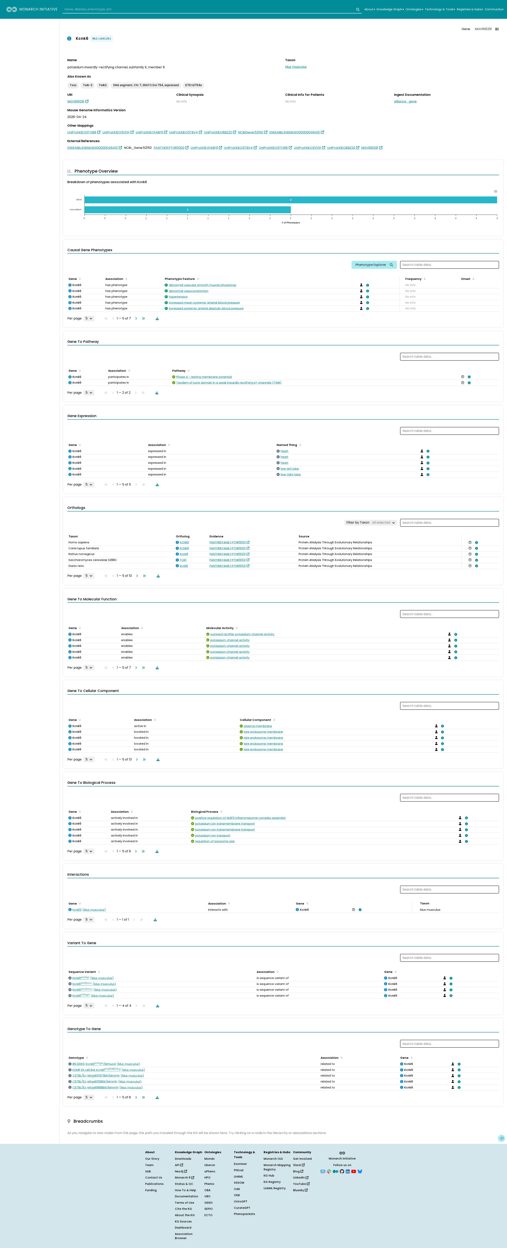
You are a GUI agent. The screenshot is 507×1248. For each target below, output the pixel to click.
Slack (297, 1165)
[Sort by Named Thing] (299, 445)
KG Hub (269, 1176)
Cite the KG (183, 1209)
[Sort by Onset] (472, 278)
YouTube (300, 1184)
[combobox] (212, 9)
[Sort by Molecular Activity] (236, 628)
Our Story (152, 1159)
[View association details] (367, 285)
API (177, 1165)
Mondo (209, 1159)
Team (149, 1165)
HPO (207, 1178)
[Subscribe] (323, 1171)
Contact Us (153, 1178)
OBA (207, 1190)
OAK (237, 1189)
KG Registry (272, 1182)
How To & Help (185, 1190)
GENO (208, 1203)
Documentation (186, 1196)
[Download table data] (156, 318)
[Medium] (335, 1171)
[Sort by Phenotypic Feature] (197, 278)
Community (494, 9)
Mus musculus (296, 67)
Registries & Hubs (470, 9)
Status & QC (184, 1184)
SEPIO (208, 1209)
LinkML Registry (275, 1188)
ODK (237, 1195)
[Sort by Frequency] (424, 278)
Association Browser (184, 1236)
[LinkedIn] (348, 1171)
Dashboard (183, 1228)
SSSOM (239, 1183)
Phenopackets (244, 1214)
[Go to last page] (143, 318)
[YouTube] (353, 1171)
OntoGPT (240, 1201)
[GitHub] (342, 1171)
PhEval (238, 1170)
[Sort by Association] (125, 278)
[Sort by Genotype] (86, 1057)
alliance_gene (405, 101)
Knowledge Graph (390, 9)
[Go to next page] (135, 318)
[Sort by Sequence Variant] (98, 971)
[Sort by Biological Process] (220, 811)
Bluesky (299, 1190)
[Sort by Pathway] (188, 370)
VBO (207, 1196)
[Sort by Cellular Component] (273, 719)
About (369, 9)
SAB (148, 1171)
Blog (296, 1171)
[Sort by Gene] (79, 278)
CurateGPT (242, 1208)
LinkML (238, 1177)
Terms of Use (184, 1203)
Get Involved (302, 1159)
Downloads (183, 1159)
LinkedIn (299, 1178)
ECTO (208, 1215)
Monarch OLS (273, 1159)
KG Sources (183, 1221)
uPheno (209, 1171)
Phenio (209, 1184)
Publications (154, 1184)
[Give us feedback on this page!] (501, 1138)
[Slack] (329, 1171)
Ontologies (414, 9)
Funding (151, 1190)
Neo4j (179, 1171)
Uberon (209, 1165)
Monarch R (183, 1178)
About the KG (185, 1215)
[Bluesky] (360, 1171)
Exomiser (240, 1164)
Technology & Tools (440, 9)
